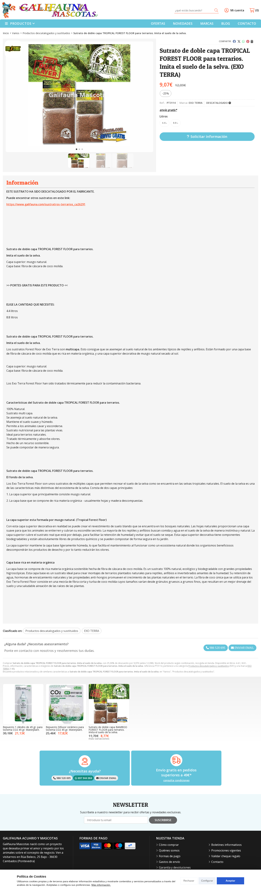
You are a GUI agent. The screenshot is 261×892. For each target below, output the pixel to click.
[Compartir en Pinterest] (247, 41)
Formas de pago (169, 856)
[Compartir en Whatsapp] (243, 41)
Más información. (101, 884)
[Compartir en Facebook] (234, 41)
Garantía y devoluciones (175, 867)
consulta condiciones (176, 780)
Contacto (217, 862)
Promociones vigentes (226, 850)
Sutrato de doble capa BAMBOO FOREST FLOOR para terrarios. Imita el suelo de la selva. (108, 729)
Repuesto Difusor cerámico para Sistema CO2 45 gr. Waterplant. (65, 728)
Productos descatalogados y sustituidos (208, 665)
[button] (76, 149)
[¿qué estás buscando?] (196, 10)
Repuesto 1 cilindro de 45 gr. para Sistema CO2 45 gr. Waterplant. (22, 728)
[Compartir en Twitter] (239, 41)
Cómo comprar (169, 845)
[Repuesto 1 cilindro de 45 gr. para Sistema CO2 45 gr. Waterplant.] (23, 704)
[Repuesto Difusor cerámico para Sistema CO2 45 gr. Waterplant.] (66, 704)
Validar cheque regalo (225, 856)
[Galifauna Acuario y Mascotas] (50, 10)
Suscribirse (163, 820)
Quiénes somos (169, 850)
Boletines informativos (226, 845)
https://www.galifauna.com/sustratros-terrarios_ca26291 (45, 204)
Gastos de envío (169, 862)
